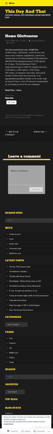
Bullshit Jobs (39, 132)
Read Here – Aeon (13, 90)
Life (22, 115)
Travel (11, 362)
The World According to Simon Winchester (25, 286)
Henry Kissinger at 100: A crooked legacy (24, 305)
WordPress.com (15, 253)
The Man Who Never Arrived (19, 276)
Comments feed (15, 249)
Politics (12, 358)
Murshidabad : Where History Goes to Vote (25, 281)
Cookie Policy (8, 424)
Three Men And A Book (17, 300)
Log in (11, 239)
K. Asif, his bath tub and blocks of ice (23, 291)
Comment (36, 189)
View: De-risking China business (21, 310)
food (42, 115)
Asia (10, 338)
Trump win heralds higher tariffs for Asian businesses (29, 296)
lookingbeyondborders (38, 40)
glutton (7, 117)
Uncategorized (28, 115)
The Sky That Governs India (19, 267)
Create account (14, 234)
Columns (12, 343)
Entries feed (13, 244)
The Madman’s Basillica (18, 271)
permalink (27, 117)
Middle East (13, 353)
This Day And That (25, 11)
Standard (12, 43)
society (12, 117)
